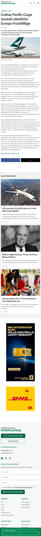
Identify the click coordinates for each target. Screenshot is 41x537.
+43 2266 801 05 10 (7, 453)
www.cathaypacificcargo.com (10, 153)
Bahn (2, 510)
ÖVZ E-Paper (25, 502)
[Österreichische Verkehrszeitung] (8, 3)
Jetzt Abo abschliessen (13, 436)
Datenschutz (25, 525)
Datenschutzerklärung (11, 530)
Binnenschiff (5, 513)
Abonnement (25, 507)
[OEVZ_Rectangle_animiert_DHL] (20, 399)
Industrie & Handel (7, 515)
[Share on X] (30, 160)
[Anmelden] (31, 3)
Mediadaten (13, 441)
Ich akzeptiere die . (18, 487)
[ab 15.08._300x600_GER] (20, 352)
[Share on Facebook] (10, 160)
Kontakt (3, 527)
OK (20, 533)
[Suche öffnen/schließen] (34, 3)
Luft (10, 11)
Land (2, 505)
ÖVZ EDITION (25, 505)
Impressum (25, 527)
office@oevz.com (6, 450)
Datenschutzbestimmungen (23, 487)
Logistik (4, 11)
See (2, 502)
